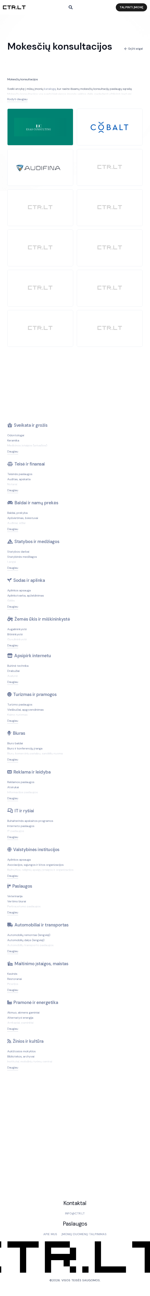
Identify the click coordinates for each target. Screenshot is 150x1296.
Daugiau (12, 451)
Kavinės (12, 974)
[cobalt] (110, 115)
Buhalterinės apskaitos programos (30, 821)
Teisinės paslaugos (19, 474)
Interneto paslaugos (20, 826)
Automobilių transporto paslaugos (30, 945)
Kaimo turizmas (17, 715)
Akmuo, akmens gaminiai (23, 1012)
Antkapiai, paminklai (20, 1023)
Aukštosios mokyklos (21, 1051)
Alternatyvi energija (20, 1018)
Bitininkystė (15, 634)
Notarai (12, 484)
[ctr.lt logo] (14, 7)
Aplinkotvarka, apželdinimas (25, 595)
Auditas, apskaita (19, 479)
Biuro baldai (15, 743)
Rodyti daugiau (17, 99)
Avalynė (12, 676)
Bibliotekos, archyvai (20, 1056)
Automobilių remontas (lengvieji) (28, 935)
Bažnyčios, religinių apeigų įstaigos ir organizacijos (40, 870)
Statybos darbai (18, 552)
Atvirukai (13, 787)
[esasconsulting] (40, 120)
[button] (70, 7)
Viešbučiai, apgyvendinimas (25, 710)
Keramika (13, 440)
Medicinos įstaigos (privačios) (27, 445)
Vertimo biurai (16, 901)
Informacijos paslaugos (22, 792)
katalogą (50, 89)
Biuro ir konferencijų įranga (24, 748)
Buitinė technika (18, 666)
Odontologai (15, 435)
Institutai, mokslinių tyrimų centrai (29, 1062)
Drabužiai (13, 671)
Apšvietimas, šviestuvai (22, 518)
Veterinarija (14, 896)
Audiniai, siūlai (16, 523)
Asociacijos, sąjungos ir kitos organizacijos (35, 865)
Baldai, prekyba (17, 513)
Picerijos (12, 984)
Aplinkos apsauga (19, 590)
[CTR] (110, 167)
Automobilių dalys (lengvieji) (25, 940)
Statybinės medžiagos (22, 557)
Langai (11, 562)
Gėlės (11, 601)
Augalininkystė (17, 629)
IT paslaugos (15, 831)
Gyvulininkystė (17, 639)
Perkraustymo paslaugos (24, 906)
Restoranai (14, 979)
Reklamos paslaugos (20, 782)
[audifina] (40, 163)
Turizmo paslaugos (19, 704)
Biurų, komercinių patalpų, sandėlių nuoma (35, 754)
